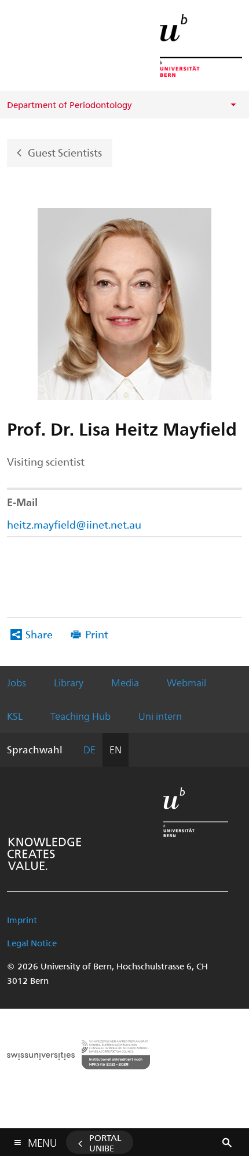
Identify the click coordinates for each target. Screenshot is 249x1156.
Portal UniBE (105, 1143)
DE (89, 749)
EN (115, 749)
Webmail (186, 682)
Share (39, 634)
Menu (42, 1140)
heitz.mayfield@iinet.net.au (74, 524)
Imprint (22, 919)
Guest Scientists (65, 151)
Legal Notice (32, 943)
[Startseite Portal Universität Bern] (201, 45)
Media (125, 682)
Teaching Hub (80, 715)
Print (96, 634)
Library (68, 682)
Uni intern (160, 715)
